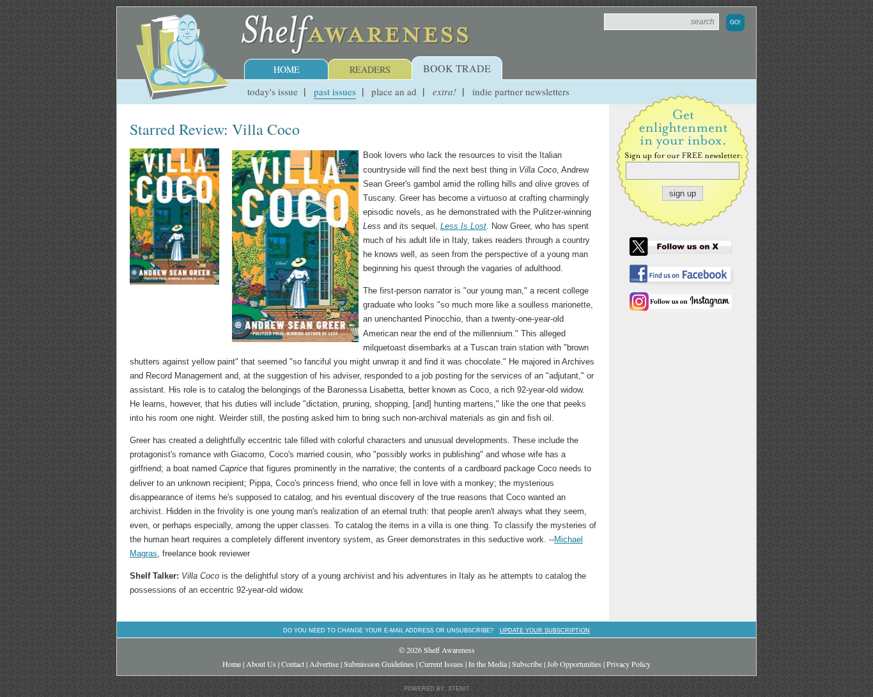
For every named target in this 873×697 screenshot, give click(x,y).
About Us (261, 664)
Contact (292, 664)
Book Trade (457, 68)
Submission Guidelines (379, 664)
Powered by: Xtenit (437, 688)
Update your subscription (545, 630)
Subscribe (527, 664)
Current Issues (441, 664)
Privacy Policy (628, 664)
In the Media (487, 664)
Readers (370, 69)
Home (287, 69)
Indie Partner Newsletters (520, 91)
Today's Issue (272, 91)
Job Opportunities (574, 664)
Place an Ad (394, 91)
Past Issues (335, 91)
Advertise (324, 664)
